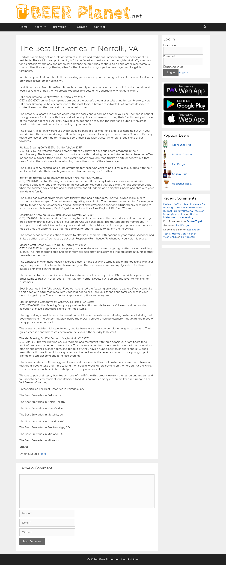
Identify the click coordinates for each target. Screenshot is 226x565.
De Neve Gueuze (182, 154)
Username (169, 45)
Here (42, 454)
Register (184, 72)
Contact (99, 26)
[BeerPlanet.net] (79, 11)
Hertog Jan (188, 237)
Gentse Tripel (194, 221)
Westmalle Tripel (182, 184)
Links (135, 559)
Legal (125, 559)
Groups (82, 26)
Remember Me (174, 67)
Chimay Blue (179, 174)
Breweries (59, 26)
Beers (38, 26)
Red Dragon (179, 164)
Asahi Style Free (181, 145)
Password (169, 56)
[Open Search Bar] (205, 27)
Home (23, 26)
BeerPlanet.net (109, 559)
